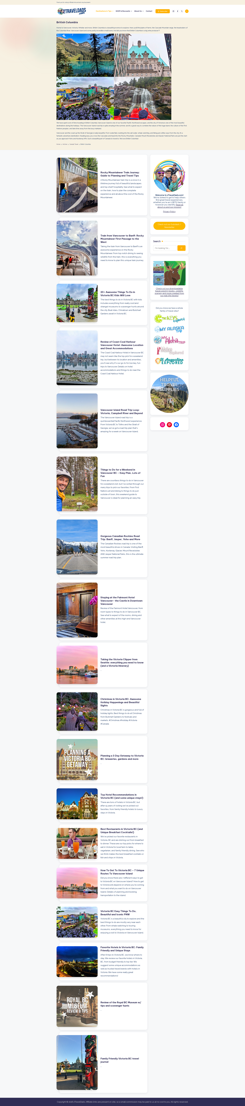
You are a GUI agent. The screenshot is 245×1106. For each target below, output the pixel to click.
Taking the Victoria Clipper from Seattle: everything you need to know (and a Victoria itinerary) (122, 662)
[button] (163, 11)
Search (157, 241)
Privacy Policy (169, 211)
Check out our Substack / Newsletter (169, 225)
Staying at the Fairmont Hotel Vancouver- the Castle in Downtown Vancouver (121, 600)
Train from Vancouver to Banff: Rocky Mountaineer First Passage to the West (122, 238)
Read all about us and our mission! (170, 205)
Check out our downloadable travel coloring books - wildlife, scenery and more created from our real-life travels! (169, 292)
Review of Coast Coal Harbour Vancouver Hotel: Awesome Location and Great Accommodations (121, 345)
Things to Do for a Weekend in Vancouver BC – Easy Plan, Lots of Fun (120, 473)
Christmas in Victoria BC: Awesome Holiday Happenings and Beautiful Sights (120, 702)
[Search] (181, 248)
